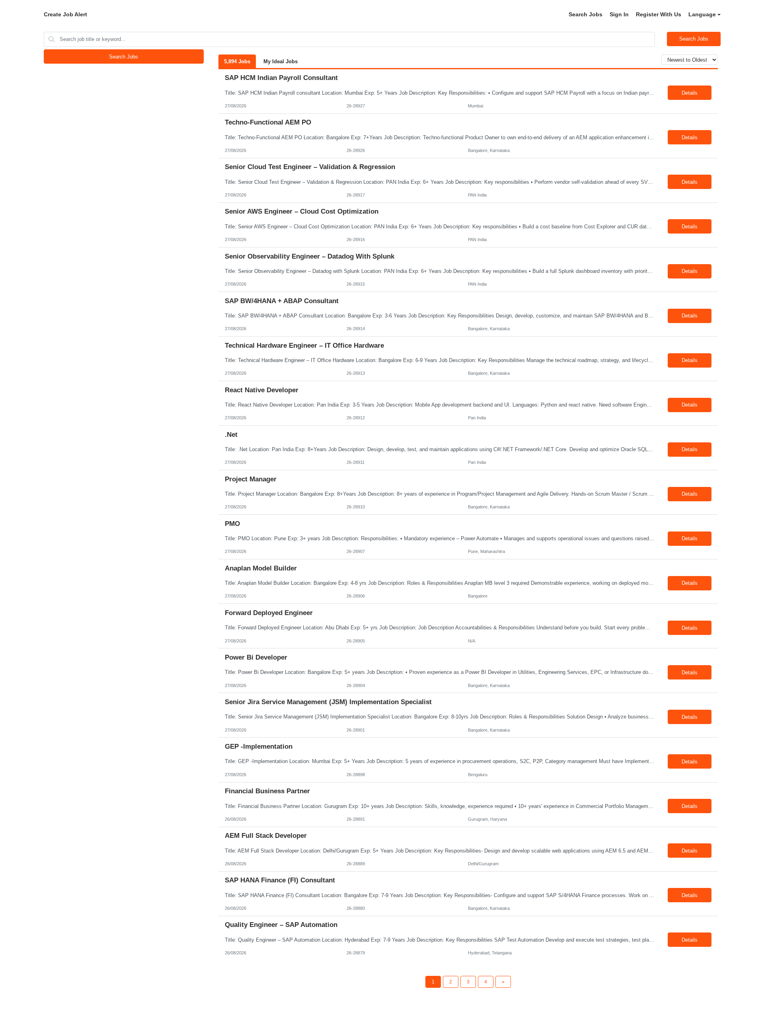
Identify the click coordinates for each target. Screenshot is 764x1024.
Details (690, 93)
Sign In (619, 14)
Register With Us (658, 14)
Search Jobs (585, 14)
